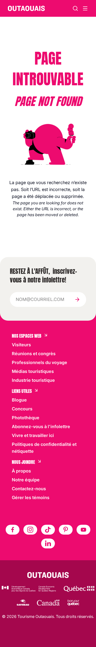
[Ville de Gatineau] (23, 603)
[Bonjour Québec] (73, 603)
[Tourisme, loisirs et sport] (79, 589)
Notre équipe (26, 479)
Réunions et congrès (34, 353)
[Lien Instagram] (30, 530)
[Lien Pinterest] (66, 530)
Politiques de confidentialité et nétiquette (44, 448)
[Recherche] (75, 8)
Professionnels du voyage (39, 362)
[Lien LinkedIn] (48, 543)
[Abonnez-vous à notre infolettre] (77, 299)
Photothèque (25, 417)
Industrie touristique (33, 380)
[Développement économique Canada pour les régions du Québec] (29, 589)
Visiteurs (21, 344)
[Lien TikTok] (48, 530)
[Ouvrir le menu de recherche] (85, 8)
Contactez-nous (29, 488)
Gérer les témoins (30, 497)
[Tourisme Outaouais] (48, 575)
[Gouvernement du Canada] (48, 603)
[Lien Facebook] (12, 530)
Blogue (19, 399)
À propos (21, 470)
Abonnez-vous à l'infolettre (41, 426)
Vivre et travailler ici (33, 435)
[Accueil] (26, 8)
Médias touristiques (33, 371)
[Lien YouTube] (83, 530)
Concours (22, 408)
